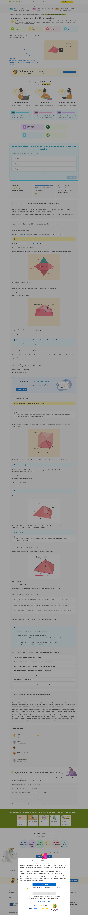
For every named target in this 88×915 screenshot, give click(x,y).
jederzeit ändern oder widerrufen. (31, 878)
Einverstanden (44, 884)
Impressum (48, 901)
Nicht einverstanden (44, 894)
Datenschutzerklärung (50, 868)
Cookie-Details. (62, 868)
